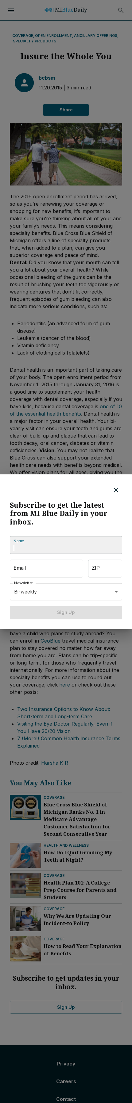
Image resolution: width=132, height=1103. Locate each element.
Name (19, 541)
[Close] (116, 490)
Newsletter (23, 583)
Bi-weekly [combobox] (25, 592)
